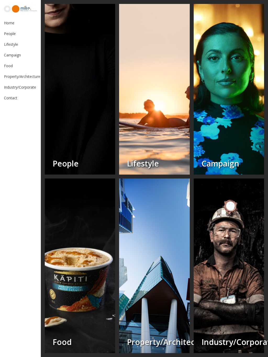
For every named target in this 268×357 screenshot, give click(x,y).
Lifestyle (11, 44)
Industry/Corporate (20, 87)
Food (8, 65)
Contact (10, 97)
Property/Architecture (22, 76)
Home (9, 22)
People (10, 33)
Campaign (12, 55)
